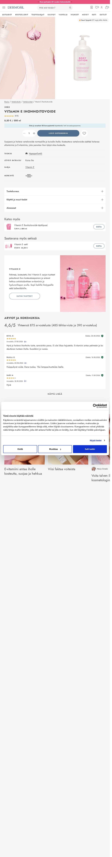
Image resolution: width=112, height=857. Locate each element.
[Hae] (70, 8)
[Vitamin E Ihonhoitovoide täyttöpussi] (9, 226)
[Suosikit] (96, 7)
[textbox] (29, 133)
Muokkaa (53, 449)
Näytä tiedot (95, 440)
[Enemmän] (34, 133)
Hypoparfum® (35, 153)
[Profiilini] (101, 7)
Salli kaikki (90, 449)
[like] (84, 133)
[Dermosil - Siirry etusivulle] (16, 7)
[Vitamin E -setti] (9, 246)
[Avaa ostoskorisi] (107, 7)
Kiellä (20, 449)
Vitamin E (29, 167)
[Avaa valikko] (3, 7)
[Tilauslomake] (92, 7)
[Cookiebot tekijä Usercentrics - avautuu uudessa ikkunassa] (95, 406)
